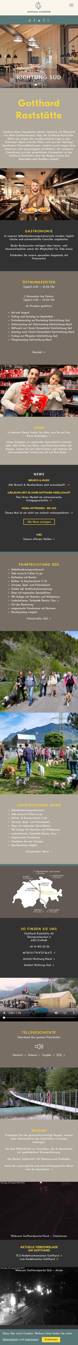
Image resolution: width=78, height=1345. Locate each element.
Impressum (31, 1339)
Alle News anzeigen (39, 521)
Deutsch (18, 1055)
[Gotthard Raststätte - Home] (39, 7)
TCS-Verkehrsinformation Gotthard (37, 1255)
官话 (59, 1055)
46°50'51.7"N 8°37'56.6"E (37, 952)
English (46, 1055)
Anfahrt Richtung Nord (37, 959)
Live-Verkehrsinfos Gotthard (37, 1259)
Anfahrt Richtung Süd (37, 965)
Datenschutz (10, 1339)
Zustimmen (51, 1339)
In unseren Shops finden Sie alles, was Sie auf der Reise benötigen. (39, 434)
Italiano (32, 1055)
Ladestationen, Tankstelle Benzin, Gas (33, 600)
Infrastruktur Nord (37, 851)
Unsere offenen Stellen (37, 539)
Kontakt (37, 352)
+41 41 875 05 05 (39, 946)
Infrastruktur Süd (37, 618)
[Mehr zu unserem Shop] (39, 391)
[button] (6, 56)
